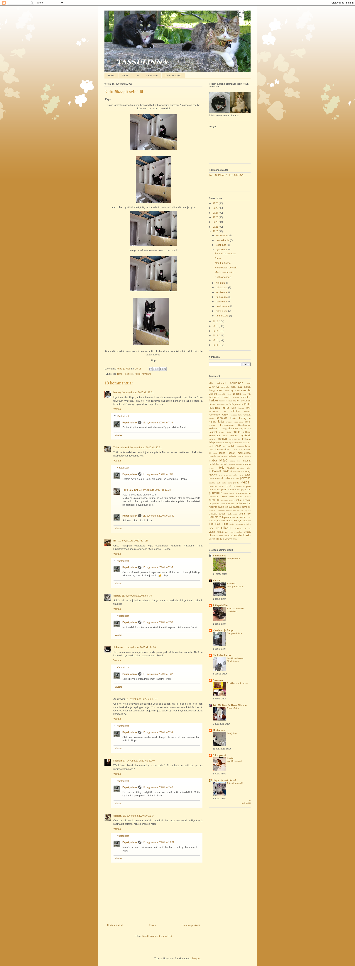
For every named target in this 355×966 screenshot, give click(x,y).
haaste (226, 397)
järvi (248, 407)
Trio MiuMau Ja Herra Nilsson (230, 705)
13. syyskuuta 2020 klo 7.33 (158, 422)
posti (223, 489)
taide (235, 514)
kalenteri (235, 411)
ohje (221, 475)
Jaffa (231, 404)
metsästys (214, 464)
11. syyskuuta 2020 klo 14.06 (140, 647)
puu (249, 489)
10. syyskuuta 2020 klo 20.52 (146, 447)
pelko (224, 483)
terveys (237, 520)
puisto (231, 489)
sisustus (213, 513)
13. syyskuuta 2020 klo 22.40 (139, 760)
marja (241, 456)
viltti (225, 536)
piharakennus (239, 486)
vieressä (219, 536)
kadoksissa (213, 411)
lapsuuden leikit (235, 443)
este (244, 394)
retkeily (240, 500)
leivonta (226, 446)
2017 (216, 331)
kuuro (225, 436)
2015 (216, 340)
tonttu (231, 524)
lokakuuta (221, 244)
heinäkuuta (222, 287)
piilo (248, 486)
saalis (221, 506)
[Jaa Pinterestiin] (165, 369)
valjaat (220, 532)
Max (137, 75)
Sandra (117, 815)
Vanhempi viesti (191, 925)
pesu (221, 486)
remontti (146, 373)
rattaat (239, 496)
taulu (211, 521)
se (249, 507)
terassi (229, 520)
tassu (248, 517)
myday (211, 468)
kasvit (225, 414)
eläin (237, 390)
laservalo (247, 443)
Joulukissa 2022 (173, 75)
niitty (249, 468)
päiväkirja (233, 493)
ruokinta (213, 507)
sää (229, 513)
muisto (232, 464)
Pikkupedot (219, 755)
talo (249, 513)
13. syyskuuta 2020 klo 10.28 (155, 489)
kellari (211, 418)
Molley (117, 392)
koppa (226, 429)
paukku (212, 483)
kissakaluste (244, 425)
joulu (247, 404)
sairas (228, 506)
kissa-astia (238, 422)
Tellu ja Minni (121, 447)
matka (213, 460)
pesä (228, 486)
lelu (233, 446)
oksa (226, 475)
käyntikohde (234, 439)
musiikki (239, 464)
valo (227, 532)
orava (241, 475)
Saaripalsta (219, 555)
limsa (248, 446)
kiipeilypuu (245, 418)
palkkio (228, 478)
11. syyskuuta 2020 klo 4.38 (133, 540)
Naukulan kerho (222, 655)
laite (226, 443)
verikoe (239, 532)
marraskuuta (223, 240)
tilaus (217, 524)
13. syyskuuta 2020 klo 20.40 (158, 515)
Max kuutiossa (223, 263)
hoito (236, 400)
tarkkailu (240, 517)
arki (249, 383)
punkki (237, 490)
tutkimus (239, 524)
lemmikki (240, 446)
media (232, 461)
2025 (216, 208)
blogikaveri (216, 390)
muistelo (224, 464)
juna (233, 408)
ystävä (228, 539)
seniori (229, 511)
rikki (223, 504)
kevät (233, 418)
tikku (211, 524)
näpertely (246, 471)
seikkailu (212, 511)
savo (244, 506)
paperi (236, 478)
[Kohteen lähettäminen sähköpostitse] (151, 369)
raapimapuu (244, 493)
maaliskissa (244, 453)
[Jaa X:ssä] (158, 369)
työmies (247, 524)
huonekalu (245, 400)
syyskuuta (222, 249)
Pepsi (125, 75)
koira (220, 428)
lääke (222, 453)
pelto (230, 483)
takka (242, 513)
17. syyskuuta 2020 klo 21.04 (138, 815)
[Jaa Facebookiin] (161, 369)
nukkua (227, 471)
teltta (223, 521)
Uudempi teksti (115, 925)
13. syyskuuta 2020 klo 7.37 (158, 674)
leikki (218, 446)
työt (211, 528)
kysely (212, 439)
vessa (247, 531)
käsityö (222, 438)
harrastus (246, 397)
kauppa (247, 414)
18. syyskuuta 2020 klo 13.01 (158, 842)
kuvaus (234, 435)
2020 (216, 231)
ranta (231, 497)
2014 (216, 345)
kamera (247, 411)
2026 (216, 203)
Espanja (237, 393)
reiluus (248, 497)
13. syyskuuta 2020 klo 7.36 (158, 622)
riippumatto (214, 503)
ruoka (247, 503)
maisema (222, 456)
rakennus (213, 496)
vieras (212, 535)
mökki (220, 467)
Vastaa (117, 409)
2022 (216, 222)
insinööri (219, 404)
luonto (247, 449)
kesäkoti (128, 373)
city (231, 390)
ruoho (239, 503)
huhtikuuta (222, 301)
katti (240, 415)
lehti (211, 446)
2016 (216, 335)
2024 (216, 212)
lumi (240, 450)
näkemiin (236, 472)
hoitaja (229, 401)
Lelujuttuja (232, 733)
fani (211, 397)
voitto (230, 535)
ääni (235, 539)
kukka (237, 431)
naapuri (231, 468)
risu (232, 504)
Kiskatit (117, 760)
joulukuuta (221, 235)
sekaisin (221, 511)
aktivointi (221, 383)
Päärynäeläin (220, 605)
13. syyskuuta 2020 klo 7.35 (158, 567)
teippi (217, 520)
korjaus (243, 428)
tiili (249, 521)
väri (210, 539)
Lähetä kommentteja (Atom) (157, 936)
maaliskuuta (222, 306)
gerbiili (217, 397)
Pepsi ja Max (129, 422)
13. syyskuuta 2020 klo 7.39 (158, 732)
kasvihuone (215, 414)
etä (249, 394)
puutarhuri (215, 493)
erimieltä (221, 394)
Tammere (215, 517)
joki (242, 404)
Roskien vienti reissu (237, 683)
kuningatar (214, 435)
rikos (228, 504)
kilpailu (212, 421)
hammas (235, 397)
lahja (212, 442)
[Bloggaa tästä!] (154, 369)
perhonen (213, 486)
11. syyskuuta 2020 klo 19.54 (142, 699)
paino (211, 478)
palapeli (219, 478)
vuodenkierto (242, 535)
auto (239, 386)
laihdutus (220, 443)
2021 (216, 226)
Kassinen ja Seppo (223, 630)
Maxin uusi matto (224, 272)
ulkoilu (227, 528)
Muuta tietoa (152, 75)
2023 (216, 217)
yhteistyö (218, 538)
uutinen (238, 528)
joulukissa (214, 407)
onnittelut (233, 475)
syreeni (222, 513)
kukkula (247, 432)
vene (232, 532)
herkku (213, 400)
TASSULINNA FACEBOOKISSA (226, 175)
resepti (232, 500)
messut (247, 460)
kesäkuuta (222, 292)
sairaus (237, 506)
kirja (221, 421)
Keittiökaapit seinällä (226, 267)
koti (249, 429)
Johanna (118, 647)
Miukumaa (219, 730)
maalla (212, 456)
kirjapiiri (229, 422)
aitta (211, 383)
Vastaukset (123, 416)
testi (245, 520)
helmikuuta (222, 311)
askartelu (225, 387)
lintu (211, 449)
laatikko (246, 439)
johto (119, 373)
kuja (229, 432)
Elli (115, 540)
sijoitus (248, 511)
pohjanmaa (214, 489)
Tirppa (225, 523)
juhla (225, 407)
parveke (245, 478)
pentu (236, 482)
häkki (212, 404)
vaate (212, 531)
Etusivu (111, 75)
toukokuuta (222, 297)
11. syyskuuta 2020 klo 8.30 (137, 595)
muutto (247, 464)
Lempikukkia (233, 558)
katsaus (234, 415)
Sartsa (117, 595)
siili (234, 511)
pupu (243, 490)
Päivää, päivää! (235, 783)
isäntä (225, 404)
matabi (248, 456)
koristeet (234, 428)
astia (233, 387)
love (235, 450)
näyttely (213, 474)
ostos (248, 474)
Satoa (218, 258)
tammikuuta (222, 315)
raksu (224, 496)
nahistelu (240, 468)
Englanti (213, 394)
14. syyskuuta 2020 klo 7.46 (158, 787)
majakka (232, 456)
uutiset (247, 528)
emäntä (246, 390)
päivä (226, 493)
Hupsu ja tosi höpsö (224, 780)
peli (218, 482)
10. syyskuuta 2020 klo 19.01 (138, 392)
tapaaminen (228, 517)
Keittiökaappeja (223, 277)
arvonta (214, 386)
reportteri (224, 500)
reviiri (248, 500)
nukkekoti (215, 471)
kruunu (222, 432)
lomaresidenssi (223, 449)
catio (227, 391)
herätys (222, 401)
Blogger (196, 958)
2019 (216, 321)
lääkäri (231, 453)
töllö (217, 528)
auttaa (247, 387)
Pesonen (218, 680)
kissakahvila (227, 425)
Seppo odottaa (234, 633)
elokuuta (221, 283)
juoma (241, 408)
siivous (240, 511)
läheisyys (213, 453)
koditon (213, 428)
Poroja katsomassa (225, 253)
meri (238, 461)
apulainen (236, 383)
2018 (216, 326)
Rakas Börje (233, 708)
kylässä (246, 435)
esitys (228, 394)
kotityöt (213, 432)
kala (224, 411)
